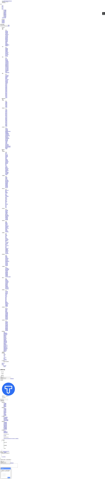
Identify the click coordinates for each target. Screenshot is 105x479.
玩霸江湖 (6, 259)
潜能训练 (6, 49)
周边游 (6, 43)
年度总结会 (7, 62)
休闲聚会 (6, 41)
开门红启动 (7, 67)
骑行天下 (6, 187)
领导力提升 (7, 52)
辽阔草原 (6, 322)
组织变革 (5, 351)
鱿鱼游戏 (6, 173)
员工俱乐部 (7, 79)
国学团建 (6, 272)
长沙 (2, 8)
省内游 (6, 42)
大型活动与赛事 (6, 420)
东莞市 (6, 110)
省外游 (6, 310)
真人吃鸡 (6, 260)
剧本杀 (6, 157)
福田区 (6, 103)
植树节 (6, 93)
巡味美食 (6, 293)
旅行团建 (5, 415)
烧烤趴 (6, 222)
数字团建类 (5, 427)
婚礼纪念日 (7, 225)
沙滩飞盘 (6, 251)
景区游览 (6, 318)
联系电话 (1, 377)
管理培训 (6, 53)
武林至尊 (6, 265)
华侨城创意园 (7, 138)
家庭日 (6, 77)
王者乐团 (6, 210)
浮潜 (6, 246)
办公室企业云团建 (7, 276)
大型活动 (6, 33)
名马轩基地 (7, 144)
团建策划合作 (6, 431)
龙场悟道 (6, 286)
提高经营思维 (6, 348)
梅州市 (6, 119)
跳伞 (6, 200)
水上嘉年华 (7, 245)
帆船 (6, 234)
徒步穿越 (6, 182)
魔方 (6, 165)
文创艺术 (6, 40)
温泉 (6, 298)
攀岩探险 (6, 328)
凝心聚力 (5, 337)
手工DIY (6, 292)
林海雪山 (6, 323)
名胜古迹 (6, 317)
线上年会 (6, 59)
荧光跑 (6, 177)
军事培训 (6, 48)
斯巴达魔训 (7, 180)
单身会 (6, 88)
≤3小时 (5, 354)
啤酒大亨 (6, 167)
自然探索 (5, 414)
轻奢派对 (6, 45)
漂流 (6, 241)
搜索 (8, 25)
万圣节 (6, 97)
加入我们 (5, 435)
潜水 (6, 206)
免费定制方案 (4, 17)
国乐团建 (6, 219)
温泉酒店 (6, 319)
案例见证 (5, 13)
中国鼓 (6, 213)
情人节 (6, 92)
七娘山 (6, 148)
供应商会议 (7, 66)
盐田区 (6, 107)
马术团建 (6, 313)
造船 (6, 158)
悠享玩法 (3, 22)
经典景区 (6, 316)
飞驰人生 (6, 271)
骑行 (6, 203)
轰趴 (6, 297)
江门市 (6, 116)
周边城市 (6, 308)
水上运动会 (7, 239)
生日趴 (6, 296)
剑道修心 (6, 284)
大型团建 (5, 409)
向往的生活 (7, 231)
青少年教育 (7, 54)
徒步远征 (6, 36)
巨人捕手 (6, 154)
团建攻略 (5, 14)
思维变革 (5, 344)
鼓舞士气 (5, 343)
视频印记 (5, 12)
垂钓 (6, 300)
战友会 (6, 85)
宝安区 (6, 105)
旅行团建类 (5, 428)
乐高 (6, 164)
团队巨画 (6, 162)
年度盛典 (6, 60)
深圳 (2, 5)
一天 (4, 356)
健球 (6, 194)
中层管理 (6, 51)
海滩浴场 (6, 238)
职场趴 (6, 279)
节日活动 (6, 80)
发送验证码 (12, 378)
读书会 (6, 90)
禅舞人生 (6, 285)
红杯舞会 (6, 218)
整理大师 (6, 280)
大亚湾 (6, 143)
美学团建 (5, 403)
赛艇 (6, 244)
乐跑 (6, 207)
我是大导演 (7, 168)
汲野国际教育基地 (7, 131)
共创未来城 (7, 161)
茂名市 (6, 117)
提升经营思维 (6, 345)
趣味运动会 (7, 34)
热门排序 (5, 365)
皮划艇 (6, 235)
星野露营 (6, 132)
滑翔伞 (6, 201)
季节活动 (6, 81)
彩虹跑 (6, 199)
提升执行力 (5, 338)
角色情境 (6, 156)
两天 (4, 358)
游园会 (6, 229)
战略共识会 (7, 65)
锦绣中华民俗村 (7, 135)
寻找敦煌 (6, 274)
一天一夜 (5, 357)
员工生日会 (7, 75)
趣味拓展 (6, 302)
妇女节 (6, 94)
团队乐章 (6, 214)
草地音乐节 (7, 216)
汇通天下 (6, 257)
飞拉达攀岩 (7, 196)
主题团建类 (5, 422)
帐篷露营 (6, 315)
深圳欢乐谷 (7, 137)
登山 (6, 202)
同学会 (6, 83)
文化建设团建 (7, 72)
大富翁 (6, 174)
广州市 (6, 109)
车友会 (6, 86)
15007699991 (4, 456)
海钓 (6, 247)
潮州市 (6, 124)
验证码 (1, 378)
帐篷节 (6, 223)
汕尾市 (6, 120)
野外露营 (6, 330)
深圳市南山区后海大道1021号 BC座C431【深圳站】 (11, 438)
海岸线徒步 (7, 253)
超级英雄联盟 (7, 261)
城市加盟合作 (6, 432)
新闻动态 (5, 15)
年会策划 (5, 11)
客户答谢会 (7, 68)
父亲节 (6, 96)
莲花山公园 (7, 145)
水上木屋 (6, 252)
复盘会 (6, 71)
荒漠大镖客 (7, 258)
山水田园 (6, 130)
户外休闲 (6, 35)
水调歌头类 (5, 426)
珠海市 (6, 111)
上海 (2, 9)
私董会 (6, 87)
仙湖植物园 (7, 133)
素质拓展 (6, 183)
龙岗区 (6, 106)
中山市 (6, 123)
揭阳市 (6, 125)
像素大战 (6, 163)
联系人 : (1, 461)
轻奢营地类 (5, 425)
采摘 (6, 299)
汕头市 (6, 112)
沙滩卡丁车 (7, 248)
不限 (4, 332)
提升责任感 (5, 342)
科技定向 (6, 264)
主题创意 (3, 20)
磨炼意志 (5, 335)
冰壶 (6, 197)
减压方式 (5, 336)
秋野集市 (6, 227)
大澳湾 (6, 142)
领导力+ (5, 413)
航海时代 (6, 240)
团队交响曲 (7, 215)
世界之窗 (6, 136)
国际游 (6, 311)
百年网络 (5, 452)
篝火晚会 (6, 155)
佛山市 (6, 113)
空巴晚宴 (6, 270)
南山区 (6, 104)
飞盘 (6, 193)
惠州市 (6, 118)
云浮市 (6, 126)
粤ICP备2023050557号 (6, 451)
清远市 (6, 122)
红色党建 (6, 169)
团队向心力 (5, 350)
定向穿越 (6, 186)
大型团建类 (5, 423)
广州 (2, 7)
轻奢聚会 (6, 306)
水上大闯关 (7, 242)
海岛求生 (6, 283)
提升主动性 (5, 334)
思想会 (6, 91)
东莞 (2, 6)
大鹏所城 (6, 128)
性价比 (5, 366)
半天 (4, 355)
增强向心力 (5, 347)
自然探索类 (5, 429)
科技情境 (6, 32)
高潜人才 (6, 55)
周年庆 (6, 58)
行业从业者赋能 (6, 419)
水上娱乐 (5, 410)
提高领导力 (5, 349)
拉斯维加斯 (7, 170)
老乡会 (6, 84)
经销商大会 (7, 64)
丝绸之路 (6, 273)
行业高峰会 (7, 61)
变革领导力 (7, 287)
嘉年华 (6, 78)
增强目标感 (5, 341)
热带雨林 (6, 325)
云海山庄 (6, 129)
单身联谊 (6, 304)
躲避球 (6, 195)
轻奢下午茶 (7, 228)
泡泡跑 (6, 178)
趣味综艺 (6, 38)
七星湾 (6, 141)
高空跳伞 (6, 329)
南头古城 (6, 139)
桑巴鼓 (6, 171)
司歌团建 (6, 212)
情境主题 (6, 39)
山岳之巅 (6, 324)
